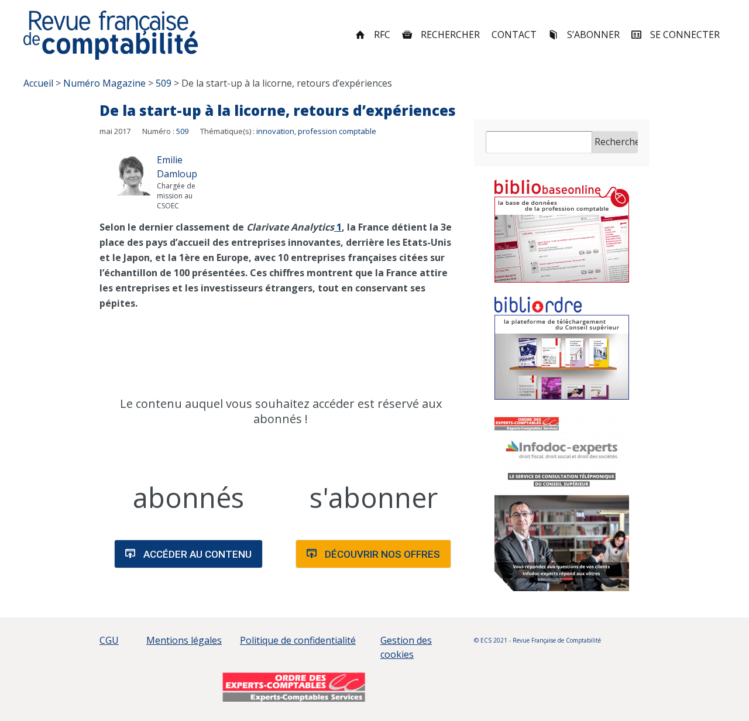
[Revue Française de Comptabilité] (110, 35)
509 (182, 131)
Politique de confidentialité (298, 640)
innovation (275, 131)
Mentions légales (184, 640)
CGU (109, 640)
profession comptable (337, 131)
